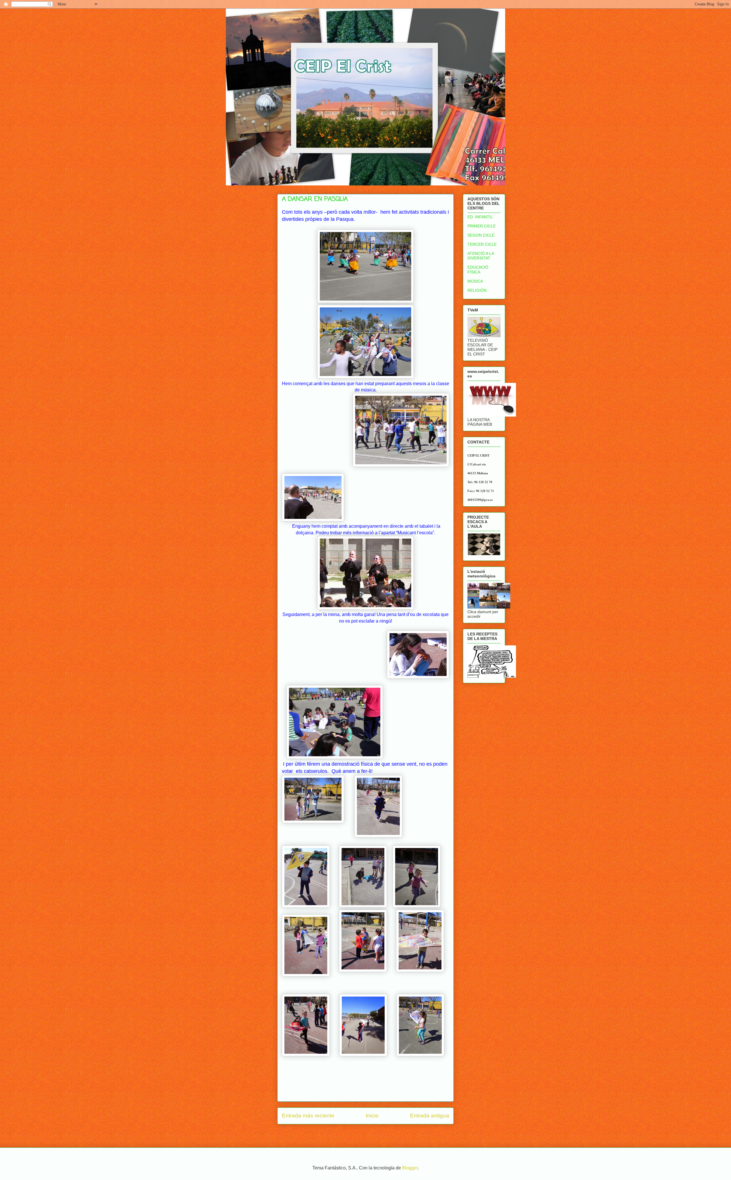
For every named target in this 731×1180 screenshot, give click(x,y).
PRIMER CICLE (481, 226)
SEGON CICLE (481, 235)
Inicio (372, 1116)
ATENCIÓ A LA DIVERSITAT (480, 256)
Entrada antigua (429, 1116)
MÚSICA (475, 281)
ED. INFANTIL (480, 217)
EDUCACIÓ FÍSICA (477, 269)
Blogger (410, 1167)
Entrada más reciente (308, 1116)
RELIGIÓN (477, 290)
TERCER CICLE (482, 244)
